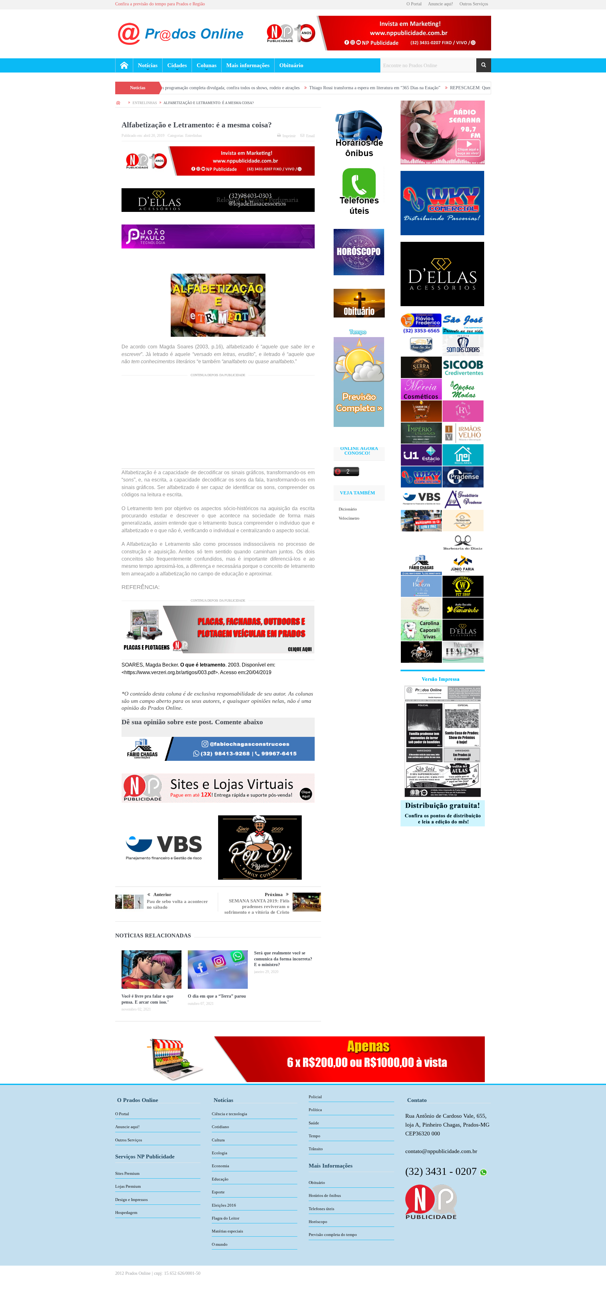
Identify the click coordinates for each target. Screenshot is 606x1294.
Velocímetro (349, 518)
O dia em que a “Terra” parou (217, 996)
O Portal (414, 4)
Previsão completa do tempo (333, 1234)
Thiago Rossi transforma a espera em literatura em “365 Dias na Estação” (312, 87)
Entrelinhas (193, 135)
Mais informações (248, 65)
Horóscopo (318, 1221)
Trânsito (316, 1148)
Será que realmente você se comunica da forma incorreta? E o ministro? (283, 959)
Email (310, 136)
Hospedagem (126, 1212)
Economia (220, 1165)
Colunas (207, 65)
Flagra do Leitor (225, 1218)
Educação (220, 1179)
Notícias (147, 65)
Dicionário (348, 509)
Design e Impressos (131, 1199)
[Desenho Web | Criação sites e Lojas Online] (431, 1201)
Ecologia (219, 1153)
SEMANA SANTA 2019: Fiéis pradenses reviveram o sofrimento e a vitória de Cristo (256, 906)
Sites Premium (127, 1173)
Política (315, 1109)
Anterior (162, 894)
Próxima (274, 894)
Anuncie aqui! (440, 4)
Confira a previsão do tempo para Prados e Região (160, 4)
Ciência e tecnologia (229, 1113)
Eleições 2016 (224, 1205)
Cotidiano (220, 1126)
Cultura (218, 1140)
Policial (315, 1096)
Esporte (218, 1192)
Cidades (177, 65)
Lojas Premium (128, 1186)
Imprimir (289, 136)
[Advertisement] (218, 424)
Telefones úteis (321, 1208)
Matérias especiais (227, 1231)
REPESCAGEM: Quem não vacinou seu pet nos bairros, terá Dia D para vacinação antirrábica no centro (481, 87)
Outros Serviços (474, 4)
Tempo (314, 1136)
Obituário (291, 65)
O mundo (220, 1244)
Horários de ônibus (325, 1195)
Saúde (314, 1123)
